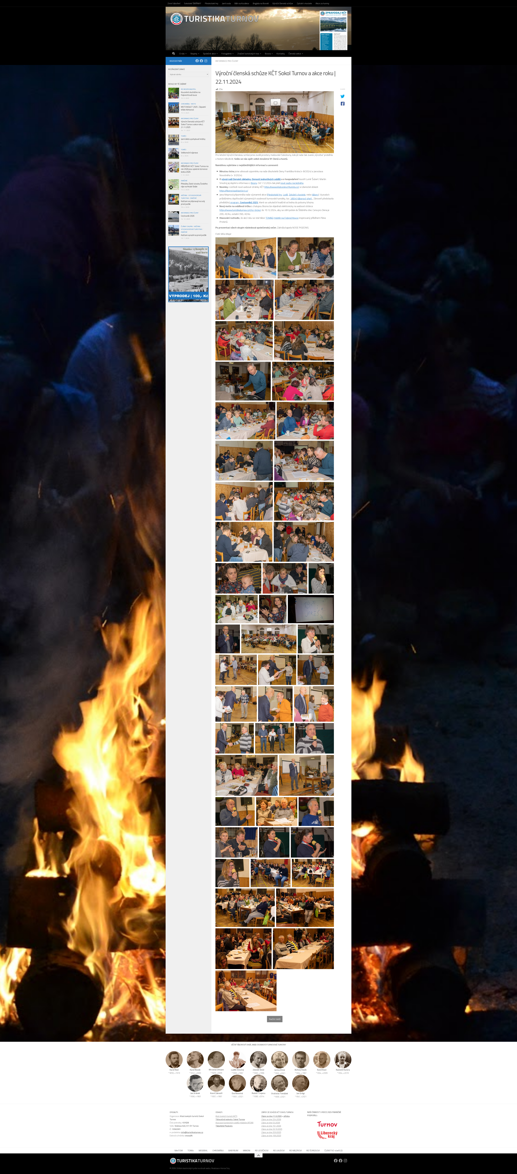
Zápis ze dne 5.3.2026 (270, 1122)
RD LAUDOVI (278, 1150)
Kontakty (281, 53)
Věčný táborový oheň (301, 198)
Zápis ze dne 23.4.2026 (271, 1119)
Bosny (254, 183)
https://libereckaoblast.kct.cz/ (233, 191)
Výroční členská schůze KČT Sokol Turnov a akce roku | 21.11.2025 (193, 124)
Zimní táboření (173, 3)
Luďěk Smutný (237, 1069)
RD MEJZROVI (295, 1150)
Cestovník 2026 (187, 215)
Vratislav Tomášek (279, 1093)
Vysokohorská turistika (191, 229)
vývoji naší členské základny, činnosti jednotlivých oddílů (251, 179)
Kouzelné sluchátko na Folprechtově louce (190, 94)
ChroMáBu (185, 104)
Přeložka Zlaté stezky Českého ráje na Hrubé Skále (194, 185)
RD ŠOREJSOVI (313, 1150)
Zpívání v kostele (304, 3)
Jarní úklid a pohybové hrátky (193, 139)
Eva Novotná (237, 1093)
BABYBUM (233, 1150)
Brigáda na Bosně (261, 3)
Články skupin (187, 226)
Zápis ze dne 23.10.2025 (271, 1129)
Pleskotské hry (211, 3)
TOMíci (183, 136)
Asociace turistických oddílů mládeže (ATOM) (234, 1122)
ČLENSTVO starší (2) (333, 1150)
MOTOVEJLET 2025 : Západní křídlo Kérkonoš (193, 108)
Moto (193, 104)
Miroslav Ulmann (216, 1069)
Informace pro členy (226, 61)
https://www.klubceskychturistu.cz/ (281, 187)
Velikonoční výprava (189, 152)
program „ (244, 202)
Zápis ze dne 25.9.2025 (271, 1132)
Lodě (285, 194)
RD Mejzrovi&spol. (188, 89)
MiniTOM (179, 1150)
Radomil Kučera (343, 1069)
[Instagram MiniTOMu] (205, 60)
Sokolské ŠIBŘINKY (192, 3)
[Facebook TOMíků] (197, 60)
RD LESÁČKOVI (261, 1150)
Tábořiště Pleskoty (224, 1125)
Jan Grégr (300, 1093)
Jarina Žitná (279, 1069)
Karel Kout (321, 1069)
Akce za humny (322, 3)
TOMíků (269, 218)
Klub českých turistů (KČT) (226, 1116)
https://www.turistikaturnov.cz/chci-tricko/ (240, 210)
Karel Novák (195, 1069)
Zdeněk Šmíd (258, 1069)
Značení (184, 180)
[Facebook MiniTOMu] (201, 60)
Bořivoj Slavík (301, 1069)
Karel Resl (174, 1069)
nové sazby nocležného (291, 183)
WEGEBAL (203, 1150)
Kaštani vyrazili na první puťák (193, 235)
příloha (287, 1116)
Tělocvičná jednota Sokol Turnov (230, 1119)
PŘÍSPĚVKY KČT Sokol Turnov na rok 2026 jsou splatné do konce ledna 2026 (194, 169)
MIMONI (246, 1150)
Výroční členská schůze (282, 3)
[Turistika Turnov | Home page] (214, 19)
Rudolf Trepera (258, 1093)
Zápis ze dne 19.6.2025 (271, 1135)
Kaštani (184, 195)
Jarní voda (226, 3)
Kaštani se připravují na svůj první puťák (193, 203)
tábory (315, 194)
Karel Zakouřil (216, 1093)
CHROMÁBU (218, 1150)
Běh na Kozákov (242, 3)
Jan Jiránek (195, 1093)
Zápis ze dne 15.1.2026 (271, 1125)
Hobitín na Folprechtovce (286, 218)
